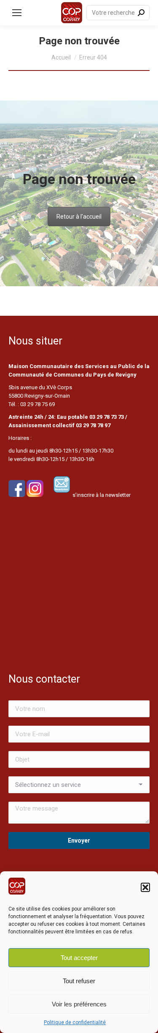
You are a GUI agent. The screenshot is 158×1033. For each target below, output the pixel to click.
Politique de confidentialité (75, 1022)
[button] (145, 887)
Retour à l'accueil (79, 216)
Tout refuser (79, 980)
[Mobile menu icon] (16, 12)
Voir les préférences (79, 1004)
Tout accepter (79, 957)
